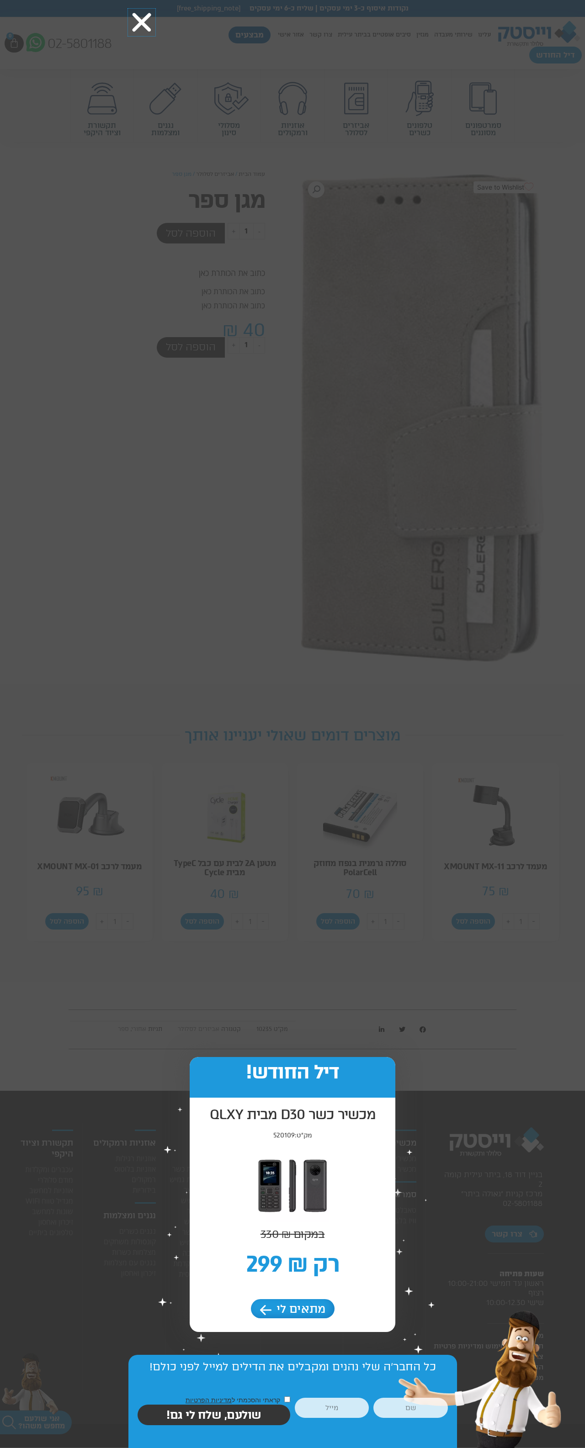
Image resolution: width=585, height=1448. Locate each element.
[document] (292, 724)
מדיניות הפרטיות (209, 1400)
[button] (141, 22)
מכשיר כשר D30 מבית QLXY (293, 1114)
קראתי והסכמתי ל (234, 1400)
